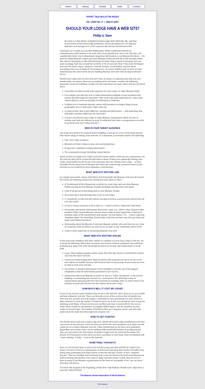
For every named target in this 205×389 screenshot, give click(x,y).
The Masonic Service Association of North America (102, 375)
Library (85, 6)
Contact (137, 6)
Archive (102, 6)
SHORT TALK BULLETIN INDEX (102, 16)
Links (119, 6)
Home (68, 6)
